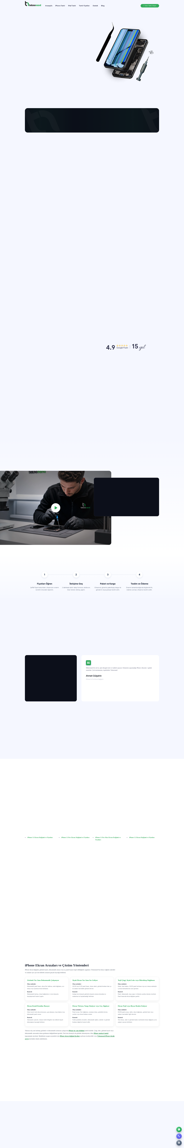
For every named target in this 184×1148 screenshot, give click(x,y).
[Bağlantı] (33, 321)
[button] (66, 6)
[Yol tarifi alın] (179, 1143)
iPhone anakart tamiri (101, 1033)
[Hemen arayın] (179, 1136)
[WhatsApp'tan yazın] (179, 1129)
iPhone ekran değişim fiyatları (70, 1036)
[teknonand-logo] (33, 3)
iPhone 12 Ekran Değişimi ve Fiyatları (141, 837)
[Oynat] (55, 508)
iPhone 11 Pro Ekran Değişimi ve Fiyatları (75, 837)
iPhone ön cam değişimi (43, 362)
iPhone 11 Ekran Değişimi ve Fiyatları (40, 837)
